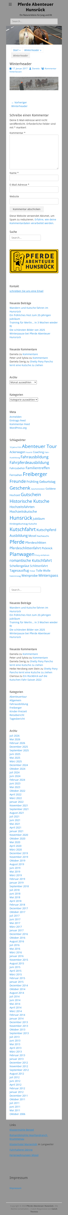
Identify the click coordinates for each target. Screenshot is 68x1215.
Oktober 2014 (17, 989)
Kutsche (32, 523)
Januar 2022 (17, 801)
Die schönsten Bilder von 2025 (27, 329)
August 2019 (17, 864)
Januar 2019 (17, 882)
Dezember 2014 (19, 985)
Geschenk (20, 488)
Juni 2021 (15, 820)
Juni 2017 (15, 919)
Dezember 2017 (19, 908)
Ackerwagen (17, 452)
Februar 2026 (17, 743)
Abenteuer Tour (39, 446)
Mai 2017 (15, 923)
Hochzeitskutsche (23, 511)
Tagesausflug (19, 570)
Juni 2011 (15, 1106)
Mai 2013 (15, 1044)
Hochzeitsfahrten (22, 506)
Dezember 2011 (19, 1095)
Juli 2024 (15, 772)
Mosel (32, 536)
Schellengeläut (19, 566)
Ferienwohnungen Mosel (24, 1155)
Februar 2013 (17, 1055)
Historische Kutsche (29, 501)
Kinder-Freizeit (18, 711)
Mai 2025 (15, 757)
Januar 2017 (17, 930)
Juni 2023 (15, 783)
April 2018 (15, 901)
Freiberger (35, 474)
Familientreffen (38, 468)
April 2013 (15, 1048)
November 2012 (19, 1066)
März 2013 (16, 1051)
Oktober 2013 (17, 1029)
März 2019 (16, 875)
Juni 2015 (15, 967)
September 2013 (19, 1033)
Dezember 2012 (19, 1062)
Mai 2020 (15, 842)
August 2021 (17, 812)
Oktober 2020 (17, 838)
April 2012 (15, 1084)
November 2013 (19, 1025)
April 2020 (15, 845)
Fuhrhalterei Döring (21, 1149)
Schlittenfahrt (39, 566)
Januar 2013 (17, 1059)
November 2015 (19, 959)
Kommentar (17, 133)
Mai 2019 (15, 871)
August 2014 (17, 992)
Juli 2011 (15, 1103)
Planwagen (22, 554)
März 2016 (16, 952)
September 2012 (19, 1070)
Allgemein (15, 700)
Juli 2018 (15, 890)
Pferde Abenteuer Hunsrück (40, 1206)
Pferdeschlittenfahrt (25, 548)
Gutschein (31, 494)
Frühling (33, 481)
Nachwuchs (43, 536)
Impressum (15, 1188)
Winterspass (48, 575)
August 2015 (17, 963)
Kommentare (30, 354)
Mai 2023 (15, 787)
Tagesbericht (17, 718)
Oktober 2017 (17, 912)
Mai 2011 (15, 1110)
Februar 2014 (17, 1014)
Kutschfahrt (23, 529)
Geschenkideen (38, 489)
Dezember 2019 (19, 853)
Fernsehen (16, 475)
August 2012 (17, 1073)
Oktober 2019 (17, 860)
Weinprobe (29, 575)
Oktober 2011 (17, 1099)
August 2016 (17, 941)
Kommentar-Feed (20, 424)
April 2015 (15, 970)
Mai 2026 (15, 739)
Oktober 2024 (17, 768)
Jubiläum (39, 518)
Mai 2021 (15, 823)
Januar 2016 (17, 956)
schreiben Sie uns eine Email (26, 291)
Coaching (38, 452)
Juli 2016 (15, 945)
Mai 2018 (15, 897)
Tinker (32, 571)
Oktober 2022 (17, 790)
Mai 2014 (15, 1003)
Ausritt (29, 452)
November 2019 (19, 857)
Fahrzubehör (17, 468)
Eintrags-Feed (18, 420)
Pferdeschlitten (35, 542)
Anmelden (16, 416)
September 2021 (19, 809)
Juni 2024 (15, 776)
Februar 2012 (17, 1088)
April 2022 (15, 794)
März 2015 (16, 974)
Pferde (17, 541)
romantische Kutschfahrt (31, 560)
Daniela (36, 68)
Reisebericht (17, 715)
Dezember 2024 (19, 765)
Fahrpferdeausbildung (29, 462)
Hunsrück (21, 517)
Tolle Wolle (43, 571)
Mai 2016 (15, 948)
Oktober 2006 (17, 1114)
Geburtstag (47, 481)
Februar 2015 (17, 978)
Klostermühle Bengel (22, 1129)
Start (17, 50)
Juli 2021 (15, 816)
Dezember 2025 (19, 746)
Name (14, 173)
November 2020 (19, 834)
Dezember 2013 (19, 1022)
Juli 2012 (15, 1077)
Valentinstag (15, 576)
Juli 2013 (15, 1037)
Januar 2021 (17, 831)
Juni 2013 (15, 1040)
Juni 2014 (15, 1000)
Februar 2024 (17, 779)
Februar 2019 (17, 879)
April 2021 (15, 827)
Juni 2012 (15, 1081)
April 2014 (15, 1007)
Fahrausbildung (34, 456)
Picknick (47, 548)
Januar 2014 (17, 1018)
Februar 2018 (17, 904)
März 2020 (16, 849)
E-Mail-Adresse (19, 184)
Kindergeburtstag (19, 523)
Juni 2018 (15, 893)
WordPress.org (18, 427)
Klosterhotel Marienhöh (23, 1144)
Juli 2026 (15, 735)
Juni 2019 (15, 868)
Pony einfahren (42, 555)
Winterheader (32, 50)
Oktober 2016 (17, 937)
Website (14, 196)
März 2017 (16, 926)
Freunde (18, 481)
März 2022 (16, 798)
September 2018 (19, 886)
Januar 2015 (17, 981)
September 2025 (19, 750)
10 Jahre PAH (15, 447)
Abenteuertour (18, 696)
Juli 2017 (15, 915)
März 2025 (16, 761)
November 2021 (19, 805)
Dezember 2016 (19, 934)
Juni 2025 (15, 754)
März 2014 (16, 1011)
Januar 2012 (17, 1092)
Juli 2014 (15, 996)
